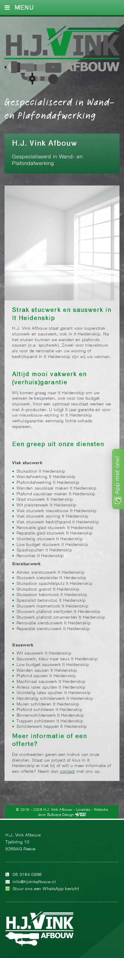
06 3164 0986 (27, 875)
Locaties (83, 809)
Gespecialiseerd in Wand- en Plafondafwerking (60, 108)
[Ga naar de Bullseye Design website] (80, 814)
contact (67, 772)
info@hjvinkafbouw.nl (34, 882)
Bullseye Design (60, 814)
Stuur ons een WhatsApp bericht (46, 889)
